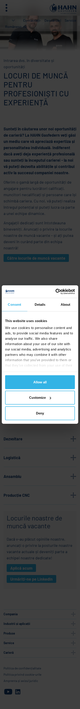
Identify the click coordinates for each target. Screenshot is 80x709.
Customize (37, 397)
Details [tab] (40, 304)
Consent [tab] (14, 304)
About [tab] (65, 304)
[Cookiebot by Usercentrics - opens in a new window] (56, 292)
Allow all (40, 382)
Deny (40, 413)
